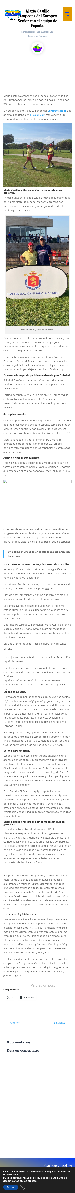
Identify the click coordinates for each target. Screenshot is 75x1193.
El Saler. (8, 649)
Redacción (30, 31)
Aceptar (11, 1187)
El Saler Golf (37, 115)
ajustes (32, 1180)
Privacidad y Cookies (57, 1166)
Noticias (43, 36)
